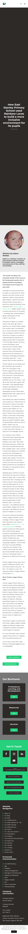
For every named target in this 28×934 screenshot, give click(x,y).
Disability (7, 868)
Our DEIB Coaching (10, 824)
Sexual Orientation (10, 884)
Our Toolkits (8, 845)
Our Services (8, 843)
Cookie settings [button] (21, 929)
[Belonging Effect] (9, 4)
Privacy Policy (9, 852)
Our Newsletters (10, 834)
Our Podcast (8, 836)
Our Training (8, 847)
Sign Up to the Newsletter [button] (14, 782)
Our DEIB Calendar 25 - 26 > (13, 822)
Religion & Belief (9, 880)
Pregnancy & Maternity (11, 875)
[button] (24, 4)
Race (6, 877)
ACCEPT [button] (14, 931)
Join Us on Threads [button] (14, 792)
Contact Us (8, 850)
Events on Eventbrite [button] (14, 776)
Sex (6, 882)
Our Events (8, 829)
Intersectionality (10, 886)
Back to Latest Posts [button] (14, 657)
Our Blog (7, 815)
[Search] (20, 3)
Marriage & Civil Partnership (13, 873)
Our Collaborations (10, 820)
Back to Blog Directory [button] (10, 664)
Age (6, 866)
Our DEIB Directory (10, 827)
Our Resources (9, 840)
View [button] (14, 696)
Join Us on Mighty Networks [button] (14, 787)
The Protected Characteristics (14, 838)
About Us (7, 813)
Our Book (7, 818)
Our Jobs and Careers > (12, 831)
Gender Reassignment (11, 870)
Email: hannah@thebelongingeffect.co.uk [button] (15, 769)
